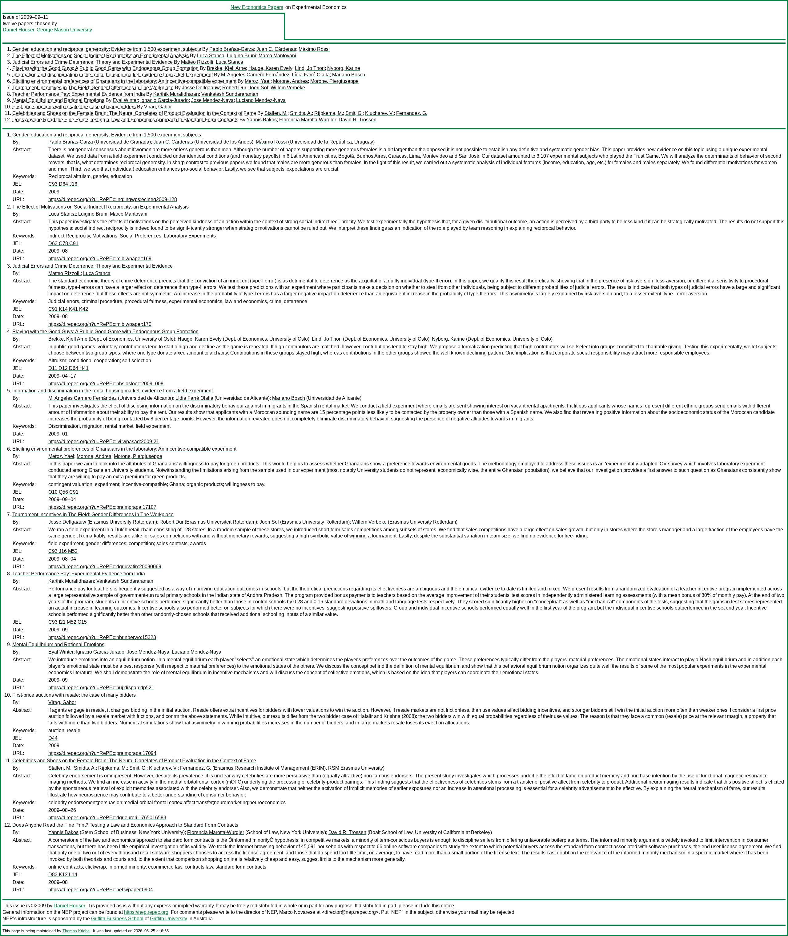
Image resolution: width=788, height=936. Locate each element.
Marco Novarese (297, 912)
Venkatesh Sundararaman (229, 94)
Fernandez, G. (411, 113)
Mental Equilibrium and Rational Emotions (58, 100)
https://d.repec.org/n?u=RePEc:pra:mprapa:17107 (102, 507)
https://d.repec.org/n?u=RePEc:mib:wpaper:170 (99, 324)
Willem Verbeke (288, 87)
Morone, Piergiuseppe (334, 81)
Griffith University (168, 918)
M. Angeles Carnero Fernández (255, 74)
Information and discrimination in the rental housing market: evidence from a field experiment (112, 74)
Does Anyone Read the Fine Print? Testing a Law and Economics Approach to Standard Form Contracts (125, 119)
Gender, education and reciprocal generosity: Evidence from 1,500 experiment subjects (106, 49)
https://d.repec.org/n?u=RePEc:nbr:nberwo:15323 (102, 637)
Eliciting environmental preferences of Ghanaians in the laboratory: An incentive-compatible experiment (124, 81)
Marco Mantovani (277, 55)
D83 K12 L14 (62, 874)
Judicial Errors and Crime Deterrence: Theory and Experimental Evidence (92, 62)
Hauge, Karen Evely (270, 68)
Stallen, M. (275, 113)
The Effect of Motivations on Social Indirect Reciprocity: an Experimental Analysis (100, 55)
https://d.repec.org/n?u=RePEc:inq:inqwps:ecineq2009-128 (112, 199)
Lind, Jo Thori (310, 68)
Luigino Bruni (241, 55)
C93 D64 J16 (62, 184)
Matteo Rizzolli (197, 62)
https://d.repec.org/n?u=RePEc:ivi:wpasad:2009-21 (103, 441)
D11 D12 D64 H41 (68, 368)
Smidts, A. (301, 113)
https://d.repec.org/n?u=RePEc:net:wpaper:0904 (100, 889)
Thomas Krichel (76, 931)
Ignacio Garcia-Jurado (164, 100)
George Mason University (64, 29)
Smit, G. (354, 113)
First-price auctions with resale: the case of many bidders (74, 106)
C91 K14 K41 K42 (68, 309)
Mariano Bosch (348, 74)
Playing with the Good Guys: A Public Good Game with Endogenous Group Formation (105, 68)
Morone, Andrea (290, 81)
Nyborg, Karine (343, 68)
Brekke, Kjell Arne (226, 68)
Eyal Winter (125, 100)
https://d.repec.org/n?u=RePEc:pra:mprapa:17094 (102, 753)
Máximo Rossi (314, 49)
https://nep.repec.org (146, 912)
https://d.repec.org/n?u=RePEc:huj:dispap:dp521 (101, 687)
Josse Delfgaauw (201, 87)
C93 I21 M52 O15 (67, 622)
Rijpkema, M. (328, 113)
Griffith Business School (117, 918)
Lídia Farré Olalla (311, 74)
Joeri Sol (258, 87)
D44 (53, 738)
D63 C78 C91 (63, 243)
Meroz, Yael (258, 81)
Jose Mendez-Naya (212, 100)
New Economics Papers (257, 7)
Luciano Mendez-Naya (261, 100)
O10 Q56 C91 (63, 492)
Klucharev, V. (379, 113)
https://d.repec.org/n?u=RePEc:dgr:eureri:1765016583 (107, 817)
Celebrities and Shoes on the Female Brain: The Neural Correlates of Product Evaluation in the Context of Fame (134, 113)
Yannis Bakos (262, 119)
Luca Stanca (210, 55)
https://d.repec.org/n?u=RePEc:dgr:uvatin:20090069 (104, 566)
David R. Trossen (357, 119)
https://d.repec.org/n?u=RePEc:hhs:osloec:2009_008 (105, 383)
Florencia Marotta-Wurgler (307, 119)
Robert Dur (234, 87)
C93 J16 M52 (63, 551)
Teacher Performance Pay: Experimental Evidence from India (78, 94)
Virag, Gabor (158, 106)
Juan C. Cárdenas (276, 49)
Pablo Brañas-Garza (231, 49)
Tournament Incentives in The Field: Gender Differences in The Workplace (93, 87)
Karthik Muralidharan (176, 94)
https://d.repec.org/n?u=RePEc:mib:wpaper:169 (99, 258)
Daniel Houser (18, 29)
